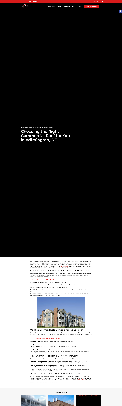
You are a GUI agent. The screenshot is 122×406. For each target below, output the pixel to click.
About (73, 6)
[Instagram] (94, 2)
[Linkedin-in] (100, 2)
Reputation (67, 6)
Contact (80, 6)
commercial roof (65, 266)
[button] (92, 2)
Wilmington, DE (82, 379)
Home (22, 127)
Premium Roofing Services (54, 6)
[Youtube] (102, 2)
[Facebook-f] (97, 2)
